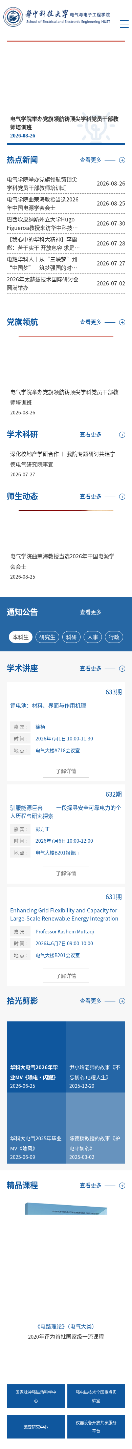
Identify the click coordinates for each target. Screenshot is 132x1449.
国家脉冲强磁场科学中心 (36, 1396)
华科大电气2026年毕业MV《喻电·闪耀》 (34, 1072)
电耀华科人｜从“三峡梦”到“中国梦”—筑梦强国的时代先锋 (42, 263)
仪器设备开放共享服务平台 (96, 1427)
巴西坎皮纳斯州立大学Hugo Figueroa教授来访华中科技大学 (42, 223)
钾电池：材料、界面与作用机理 (48, 705)
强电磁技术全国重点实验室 (96, 1396)
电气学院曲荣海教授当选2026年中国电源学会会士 (43, 203)
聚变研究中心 (36, 1427)
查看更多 (91, 160)
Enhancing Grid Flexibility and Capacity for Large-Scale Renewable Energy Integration (64, 914)
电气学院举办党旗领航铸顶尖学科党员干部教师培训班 (42, 183)
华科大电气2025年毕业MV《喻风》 (36, 1143)
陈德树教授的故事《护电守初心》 (94, 1143)
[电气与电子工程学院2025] (56, 16)
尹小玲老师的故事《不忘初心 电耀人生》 (94, 1072)
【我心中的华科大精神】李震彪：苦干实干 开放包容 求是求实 (43, 243)
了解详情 (66, 770)
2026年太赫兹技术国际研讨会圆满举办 (43, 283)
